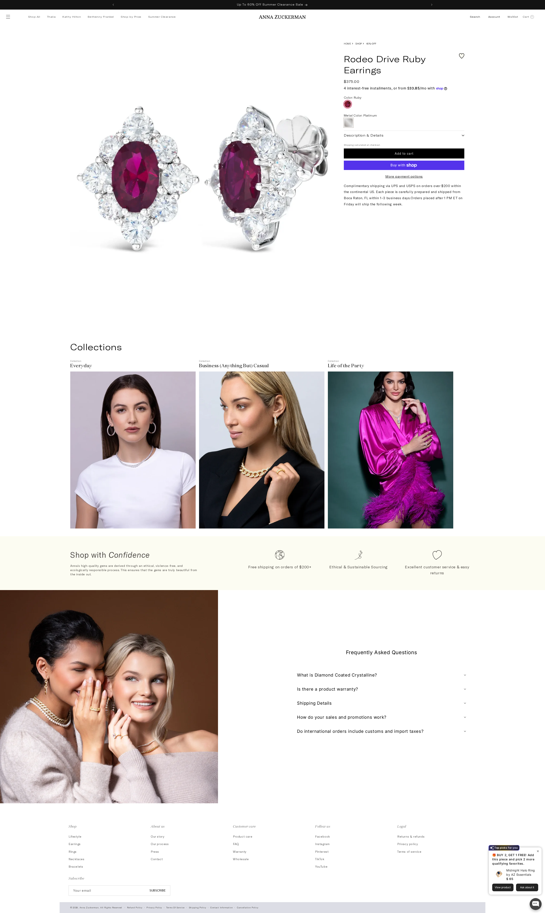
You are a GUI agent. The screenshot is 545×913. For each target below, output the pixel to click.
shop (358, 43)
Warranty (240, 851)
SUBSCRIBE (157, 890)
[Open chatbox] (536, 904)
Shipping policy (197, 907)
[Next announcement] (431, 4)
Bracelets (76, 866)
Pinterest (321, 851)
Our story (157, 836)
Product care (242, 836)
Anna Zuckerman (89, 907)
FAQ (236, 844)
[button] (9, 17)
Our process (160, 844)
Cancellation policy (247, 907)
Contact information (221, 907)
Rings (73, 851)
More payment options (404, 176)
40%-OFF (371, 43)
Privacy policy (407, 844)
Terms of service (409, 851)
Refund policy (134, 907)
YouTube (321, 866)
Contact (157, 859)
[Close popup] (537, 851)
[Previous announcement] (113, 4)
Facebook (322, 836)
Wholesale (241, 859)
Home (347, 43)
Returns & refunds (411, 836)
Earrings (75, 844)
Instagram (322, 844)
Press (155, 851)
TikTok (319, 859)
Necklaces (76, 859)
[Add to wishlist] (461, 56)
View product (503, 887)
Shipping (349, 145)
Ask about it (527, 887)
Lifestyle (75, 836)
